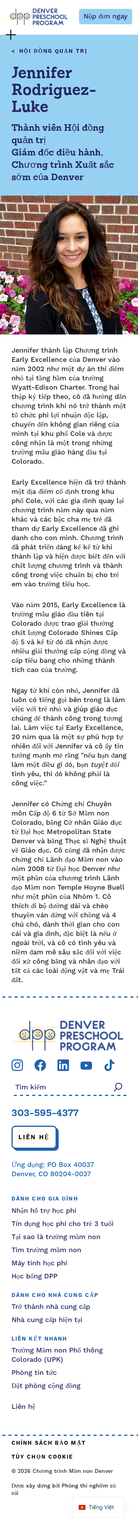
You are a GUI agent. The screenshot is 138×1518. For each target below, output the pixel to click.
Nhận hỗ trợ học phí (44, 1210)
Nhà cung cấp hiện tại (47, 1319)
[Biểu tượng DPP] (68, 1035)
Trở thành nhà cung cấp (51, 1306)
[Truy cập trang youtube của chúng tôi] (86, 1065)
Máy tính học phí (39, 1263)
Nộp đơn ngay (106, 16)
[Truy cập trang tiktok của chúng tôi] (109, 1064)
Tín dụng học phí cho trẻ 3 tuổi (62, 1223)
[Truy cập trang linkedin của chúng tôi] (63, 1064)
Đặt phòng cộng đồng (46, 1385)
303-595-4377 (45, 1113)
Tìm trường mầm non (46, 1250)
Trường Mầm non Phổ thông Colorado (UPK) (57, 1355)
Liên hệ (34, 1137)
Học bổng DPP (35, 1276)
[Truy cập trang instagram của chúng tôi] (17, 1064)
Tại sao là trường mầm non (56, 1237)
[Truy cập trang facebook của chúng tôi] (40, 1064)
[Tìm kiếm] (118, 1087)
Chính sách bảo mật (49, 1443)
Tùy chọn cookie (43, 1457)
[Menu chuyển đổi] (11, 35)
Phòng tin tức (34, 1372)
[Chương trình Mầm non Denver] (37, 17)
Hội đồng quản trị (53, 51)
